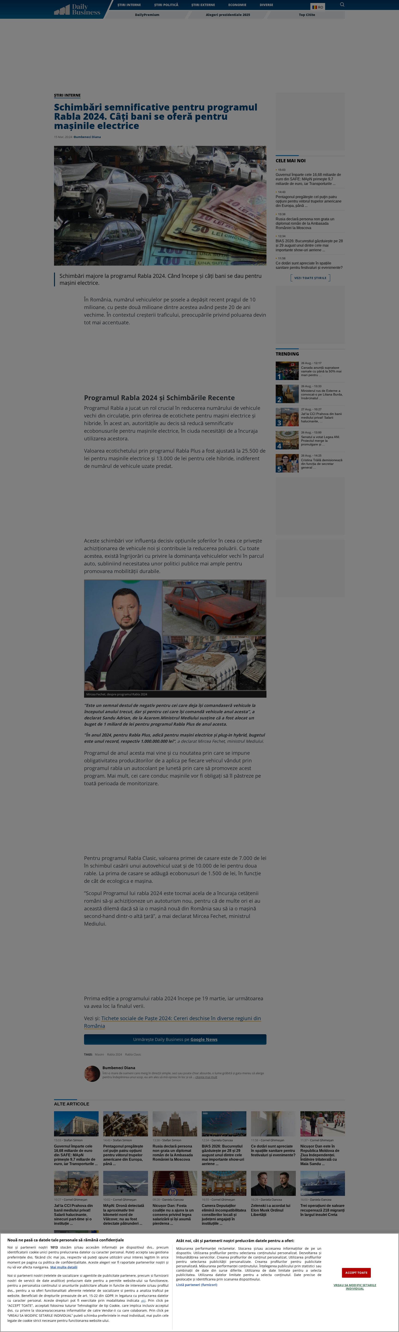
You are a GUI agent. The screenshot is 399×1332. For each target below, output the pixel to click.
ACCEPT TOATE (356, 1273)
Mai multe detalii (63, 1267)
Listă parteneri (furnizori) (196, 1285)
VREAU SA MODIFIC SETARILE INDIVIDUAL (355, 1287)
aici (143, 1300)
